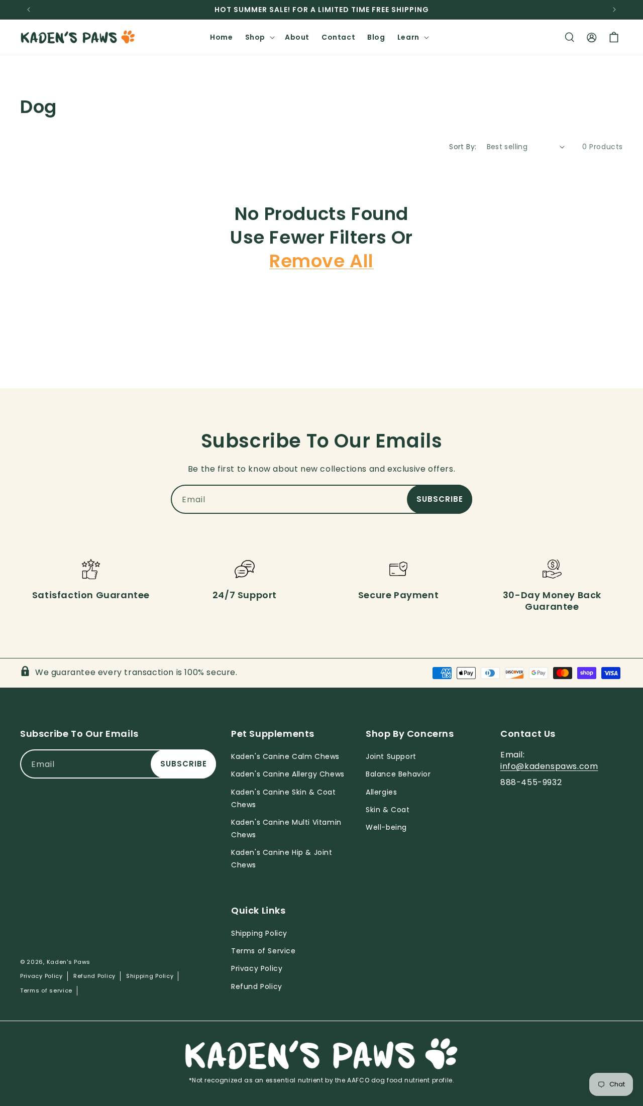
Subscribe (439, 499)
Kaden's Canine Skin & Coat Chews (283, 798)
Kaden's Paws (68, 962)
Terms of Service (263, 951)
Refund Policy (94, 976)
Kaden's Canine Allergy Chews (288, 774)
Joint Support (391, 756)
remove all (321, 261)
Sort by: (462, 147)
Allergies (381, 792)
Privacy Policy (41, 976)
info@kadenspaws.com (549, 766)
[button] (259, 37)
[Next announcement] (614, 9)
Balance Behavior (398, 774)
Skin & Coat (388, 810)
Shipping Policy (150, 976)
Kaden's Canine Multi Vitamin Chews (286, 828)
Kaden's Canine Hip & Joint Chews (282, 858)
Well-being (386, 827)
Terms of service (46, 990)
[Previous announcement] (29, 9)
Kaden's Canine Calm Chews (285, 756)
